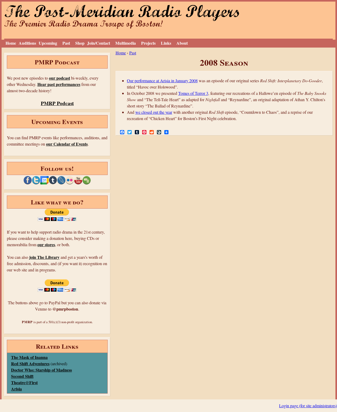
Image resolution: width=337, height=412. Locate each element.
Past (66, 43)
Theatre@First (24, 382)
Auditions (27, 43)
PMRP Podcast (57, 103)
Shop (80, 43)
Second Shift (22, 376)
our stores (46, 244)
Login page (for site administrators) (308, 405)
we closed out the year (153, 112)
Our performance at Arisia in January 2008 (162, 80)
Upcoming (48, 43)
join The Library (44, 257)
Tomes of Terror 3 (193, 93)
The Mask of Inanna (29, 357)
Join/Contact (98, 43)
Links (166, 43)
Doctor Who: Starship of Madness (41, 370)
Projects (148, 43)
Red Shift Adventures (30, 363)
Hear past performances (58, 84)
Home (11, 43)
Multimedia (125, 43)
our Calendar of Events (67, 144)
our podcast (59, 78)
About (182, 43)
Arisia (16, 389)
